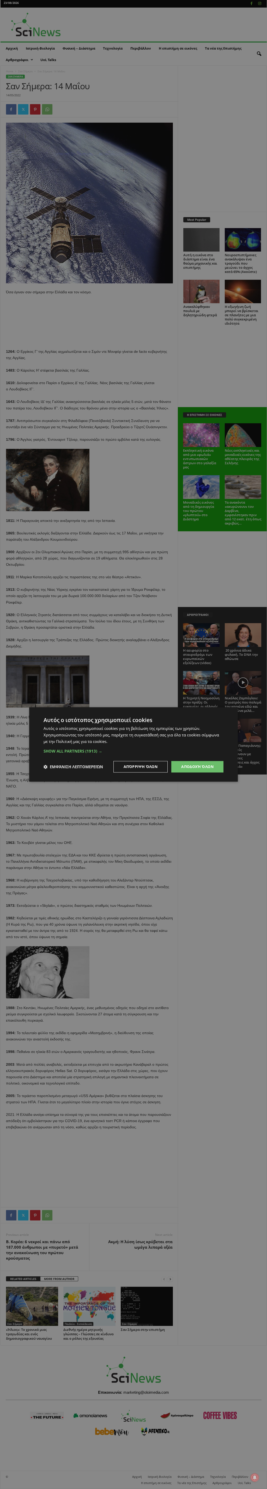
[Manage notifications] (255, 1477)
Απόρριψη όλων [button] (140, 766)
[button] (133, 751)
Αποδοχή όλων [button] (197, 766)
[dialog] (133, 744)
